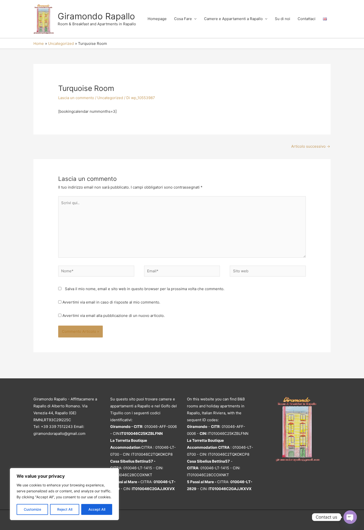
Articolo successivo (310, 146)
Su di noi (282, 18)
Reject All (64, 509)
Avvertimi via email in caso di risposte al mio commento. (111, 302)
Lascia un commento (76, 97)
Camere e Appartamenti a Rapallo (233, 18)
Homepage (157, 18)
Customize (32, 509)
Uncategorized (110, 97)
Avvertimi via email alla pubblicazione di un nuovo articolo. (113, 315)
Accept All (96, 509)
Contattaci (306, 18)
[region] (64, 494)
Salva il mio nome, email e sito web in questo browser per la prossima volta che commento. (144, 288)
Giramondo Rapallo (96, 16)
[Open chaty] (350, 517)
